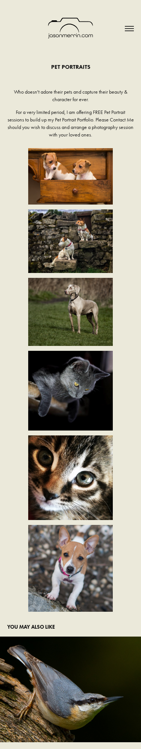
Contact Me (122, 120)
